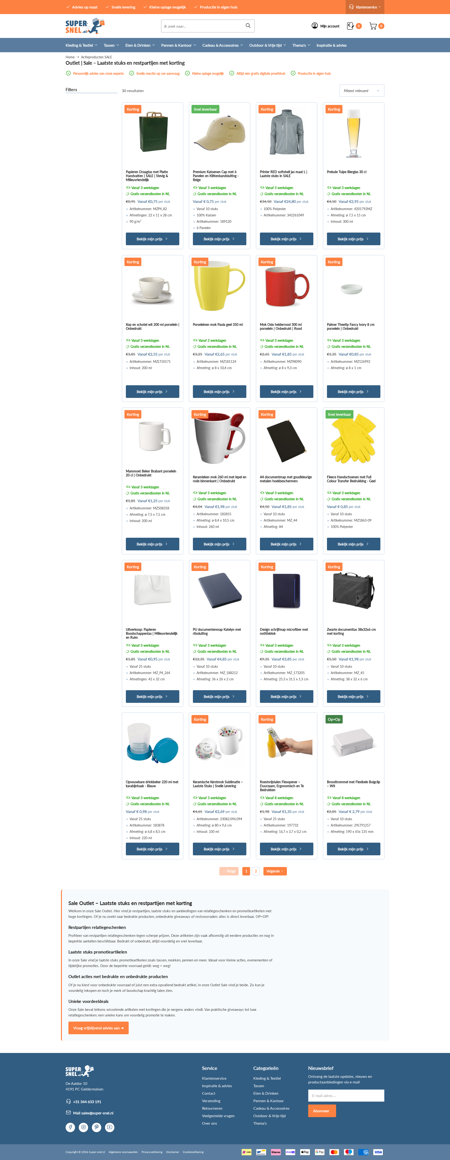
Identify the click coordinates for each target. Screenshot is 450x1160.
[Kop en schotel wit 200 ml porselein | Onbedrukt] (152, 285)
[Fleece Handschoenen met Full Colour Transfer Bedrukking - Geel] (353, 438)
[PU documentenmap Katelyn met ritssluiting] (219, 590)
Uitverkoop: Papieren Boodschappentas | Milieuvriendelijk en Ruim (151, 633)
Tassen (109, 45)
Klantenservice (214, 1078)
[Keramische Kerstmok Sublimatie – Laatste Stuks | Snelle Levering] (219, 743)
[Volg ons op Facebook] (70, 1127)
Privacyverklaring (152, 1152)
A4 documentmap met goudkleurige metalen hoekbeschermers (286, 479)
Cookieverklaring (193, 1152)
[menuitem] (85, 45)
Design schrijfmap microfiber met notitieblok (284, 631)
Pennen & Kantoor (176, 45)
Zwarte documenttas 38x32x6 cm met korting (351, 631)
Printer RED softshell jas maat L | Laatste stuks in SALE (283, 174)
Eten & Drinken (137, 45)
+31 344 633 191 (87, 1101)
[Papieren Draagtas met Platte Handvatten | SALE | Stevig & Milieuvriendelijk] (152, 133)
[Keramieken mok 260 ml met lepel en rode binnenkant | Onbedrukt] (219, 438)
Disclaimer (172, 1152)
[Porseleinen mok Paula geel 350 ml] (219, 285)
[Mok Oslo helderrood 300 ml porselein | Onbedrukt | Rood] (286, 285)
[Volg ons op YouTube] (109, 1127)
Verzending (211, 1100)
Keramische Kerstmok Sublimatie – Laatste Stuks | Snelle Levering (218, 784)
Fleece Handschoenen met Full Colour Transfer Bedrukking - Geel (351, 479)
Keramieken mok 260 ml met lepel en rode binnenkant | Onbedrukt (219, 479)
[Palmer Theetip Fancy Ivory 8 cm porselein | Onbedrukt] (353, 285)
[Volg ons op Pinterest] (96, 1127)
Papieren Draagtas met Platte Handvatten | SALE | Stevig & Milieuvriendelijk (147, 176)
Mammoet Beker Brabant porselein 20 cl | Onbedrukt (151, 473)
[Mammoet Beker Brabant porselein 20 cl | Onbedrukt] (152, 435)
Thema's (299, 45)
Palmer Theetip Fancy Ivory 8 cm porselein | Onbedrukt (351, 326)
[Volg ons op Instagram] (83, 1127)
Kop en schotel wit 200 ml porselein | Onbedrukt (152, 326)
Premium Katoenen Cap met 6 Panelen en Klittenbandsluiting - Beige (216, 176)
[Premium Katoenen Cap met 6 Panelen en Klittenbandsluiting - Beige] (219, 133)
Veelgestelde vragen (218, 1115)
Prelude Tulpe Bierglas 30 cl (346, 172)
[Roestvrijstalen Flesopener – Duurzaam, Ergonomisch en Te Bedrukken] (286, 743)
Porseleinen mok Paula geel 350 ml (218, 324)
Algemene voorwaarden (123, 1152)
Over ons (209, 1123)
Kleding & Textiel (79, 45)
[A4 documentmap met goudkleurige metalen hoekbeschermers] (286, 438)
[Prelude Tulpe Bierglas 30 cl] (353, 133)
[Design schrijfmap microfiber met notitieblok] (286, 590)
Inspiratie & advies (332, 45)
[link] (85, 26)
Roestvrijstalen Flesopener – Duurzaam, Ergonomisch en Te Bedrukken (282, 786)
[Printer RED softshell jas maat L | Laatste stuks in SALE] (286, 133)
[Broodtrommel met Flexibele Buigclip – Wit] (353, 743)
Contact (208, 1093)
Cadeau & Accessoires (220, 45)
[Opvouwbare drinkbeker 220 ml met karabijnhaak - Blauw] (152, 743)
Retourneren (212, 1108)
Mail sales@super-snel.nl (93, 1113)
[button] (365, 7)
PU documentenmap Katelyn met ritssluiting (217, 631)
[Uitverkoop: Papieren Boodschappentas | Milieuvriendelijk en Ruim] (152, 590)
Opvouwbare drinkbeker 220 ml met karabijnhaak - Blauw (152, 784)
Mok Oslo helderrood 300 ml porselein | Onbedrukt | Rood (281, 326)
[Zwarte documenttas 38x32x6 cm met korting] (353, 590)
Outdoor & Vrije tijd (265, 45)
